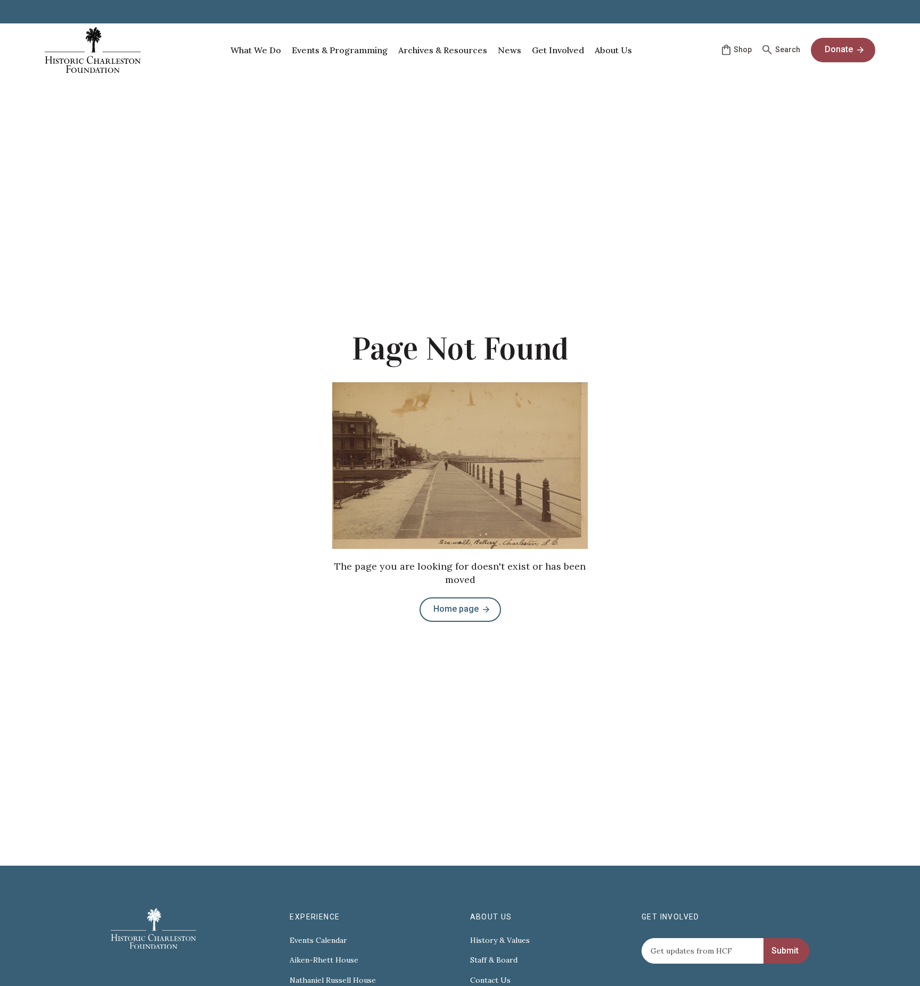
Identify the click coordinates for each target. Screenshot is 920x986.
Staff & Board (494, 960)
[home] (93, 50)
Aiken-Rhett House (324, 960)
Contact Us (490, 980)
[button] (255, 50)
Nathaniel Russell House (333, 980)
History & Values (500, 940)
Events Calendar (318, 940)
